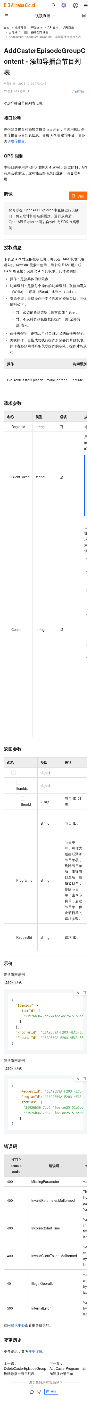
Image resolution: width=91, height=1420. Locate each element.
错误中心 (18, 1325)
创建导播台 (16, 140)
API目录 (68, 27)
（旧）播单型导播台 (35, 32)
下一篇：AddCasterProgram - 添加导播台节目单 (68, 1368)
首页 (7, 27)
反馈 (53, 1391)
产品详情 (78, 91)
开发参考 (37, 27)
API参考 (53, 27)
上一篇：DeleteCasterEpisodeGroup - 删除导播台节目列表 (26, 1368)
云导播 (13, 32)
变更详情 (35, 1351)
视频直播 (20, 27)
